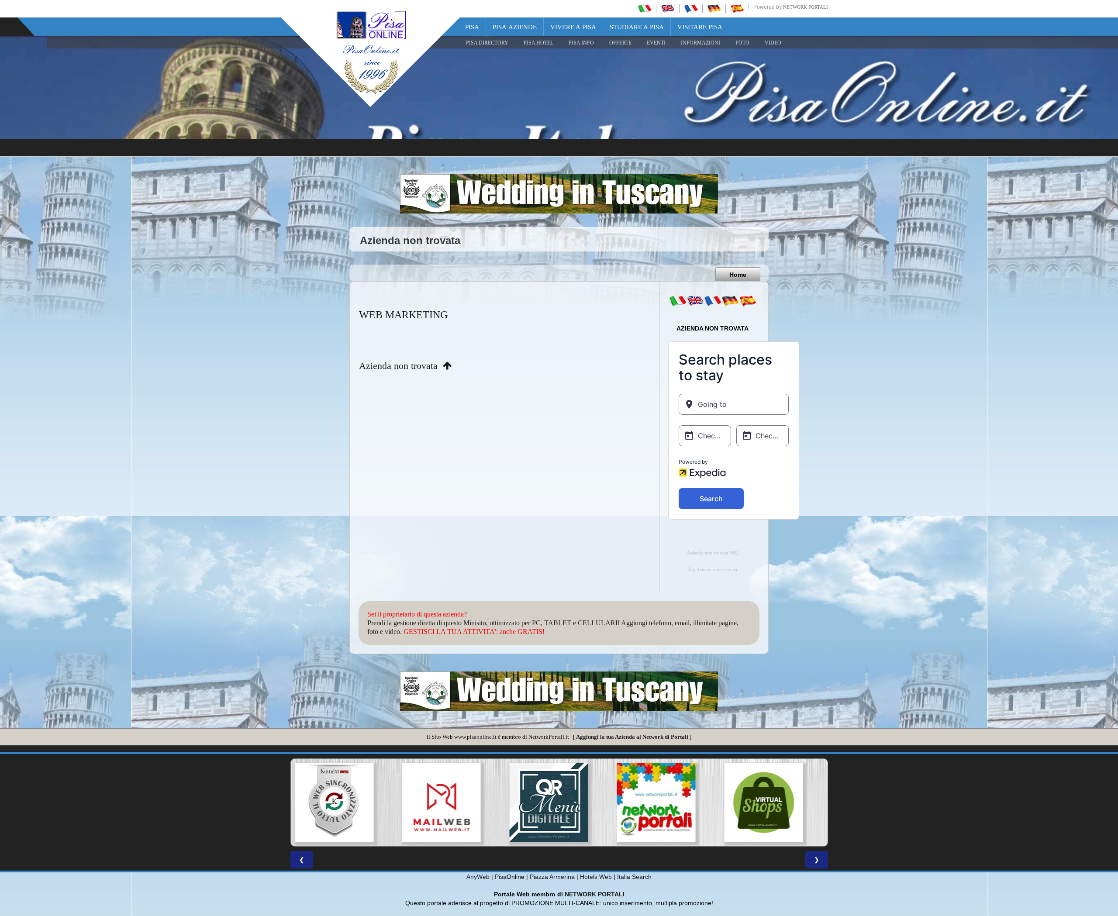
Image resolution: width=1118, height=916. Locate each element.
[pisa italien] (714, 8)
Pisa (472, 27)
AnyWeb (478, 876)
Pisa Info (581, 43)
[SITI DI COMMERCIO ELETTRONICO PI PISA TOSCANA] (666, 802)
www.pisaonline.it (475, 736)
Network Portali (805, 7)
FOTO (742, 43)
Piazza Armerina (552, 876)
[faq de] (730, 301)
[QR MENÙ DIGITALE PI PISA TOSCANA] (451, 802)
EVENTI (656, 43)
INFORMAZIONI (700, 43)
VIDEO (773, 43)
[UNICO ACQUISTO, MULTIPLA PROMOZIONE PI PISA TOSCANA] (559, 802)
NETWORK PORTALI (595, 894)
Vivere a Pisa (573, 27)
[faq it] (678, 301)
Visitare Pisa (699, 27)
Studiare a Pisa (637, 27)
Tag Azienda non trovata (712, 569)
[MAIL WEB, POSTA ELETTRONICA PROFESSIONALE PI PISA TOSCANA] (344, 802)
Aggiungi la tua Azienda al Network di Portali (632, 736)
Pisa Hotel (538, 43)
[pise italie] (691, 8)
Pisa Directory (487, 43)
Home (737, 274)
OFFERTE (620, 43)
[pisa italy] (668, 8)
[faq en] (695, 301)
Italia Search (634, 876)
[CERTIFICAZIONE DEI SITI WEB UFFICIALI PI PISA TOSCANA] (774, 802)
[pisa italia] (645, 8)
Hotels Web (596, 876)
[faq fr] (712, 301)
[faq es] (747, 301)
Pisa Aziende (515, 27)
